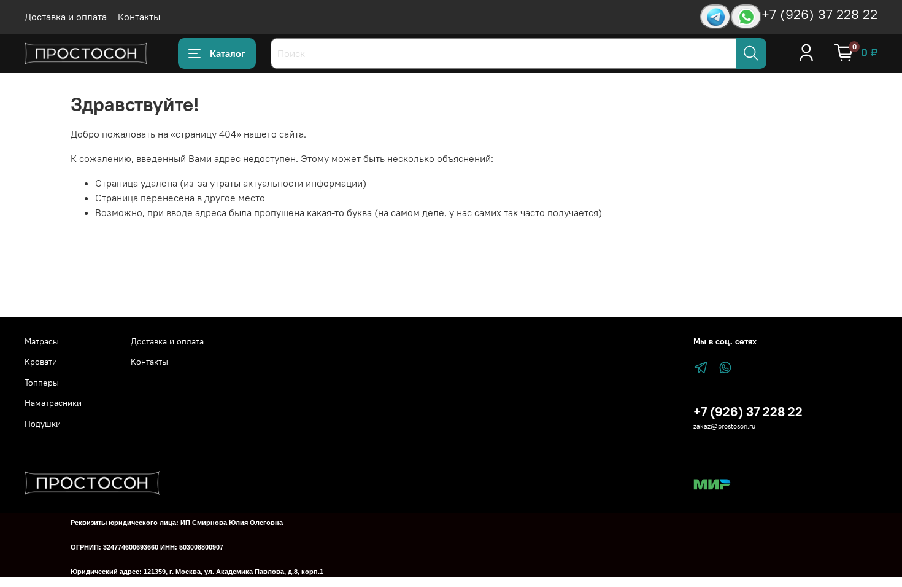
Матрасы (42, 341)
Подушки (43, 423)
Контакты (139, 16)
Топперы (42, 382)
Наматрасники (53, 402)
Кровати (41, 361)
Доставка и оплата (66, 16)
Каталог (227, 53)
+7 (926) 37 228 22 (819, 14)
